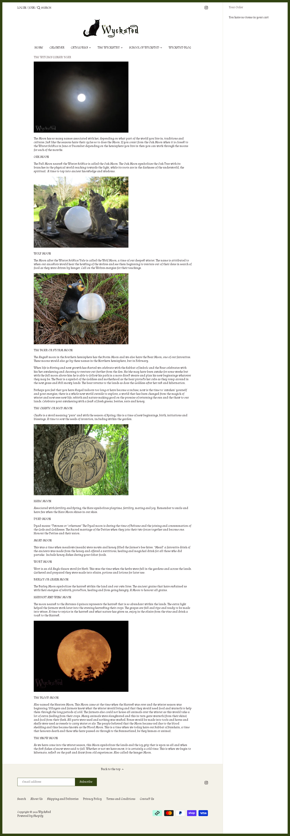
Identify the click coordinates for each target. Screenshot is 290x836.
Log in (21, 8)
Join (32, 8)
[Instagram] (206, 7)
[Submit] (38, 8)
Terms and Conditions (120, 799)
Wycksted (44, 812)
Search (21, 799)
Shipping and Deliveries (63, 799)
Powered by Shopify (30, 816)
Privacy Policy (92, 799)
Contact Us (147, 799)
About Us (36, 799)
